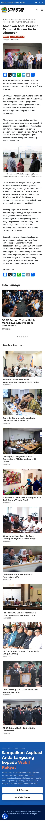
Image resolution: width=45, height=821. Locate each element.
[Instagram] (42, 2)
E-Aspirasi (23, 790)
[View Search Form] (37, 10)
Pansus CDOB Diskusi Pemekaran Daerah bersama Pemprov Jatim (19, 614)
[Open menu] (42, 9)
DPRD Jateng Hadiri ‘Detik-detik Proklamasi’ (19, 729)
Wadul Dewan (24, 797)
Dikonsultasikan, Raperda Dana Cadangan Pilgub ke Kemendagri (19, 537)
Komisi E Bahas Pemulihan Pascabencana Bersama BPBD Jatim (21, 381)
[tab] (17, 336)
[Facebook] (36, 2)
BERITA (6, 37)
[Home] (3, 20)
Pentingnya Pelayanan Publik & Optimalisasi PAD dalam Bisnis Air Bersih (19, 459)
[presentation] (22, 303)
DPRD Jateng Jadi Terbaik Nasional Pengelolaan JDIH (20, 691)
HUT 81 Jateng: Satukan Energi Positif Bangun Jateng (21, 652)
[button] (4, 816)
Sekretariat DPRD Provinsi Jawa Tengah (22, 814)
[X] (39, 2)
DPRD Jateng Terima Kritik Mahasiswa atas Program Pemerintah (18, 323)
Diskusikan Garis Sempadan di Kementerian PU (18, 575)
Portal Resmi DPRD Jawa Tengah (13, 2)
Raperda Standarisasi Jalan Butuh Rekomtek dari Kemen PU (19, 419)
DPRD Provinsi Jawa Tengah (21, 811)
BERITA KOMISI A (17, 37)
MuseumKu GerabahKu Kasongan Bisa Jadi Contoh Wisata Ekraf (22, 499)
